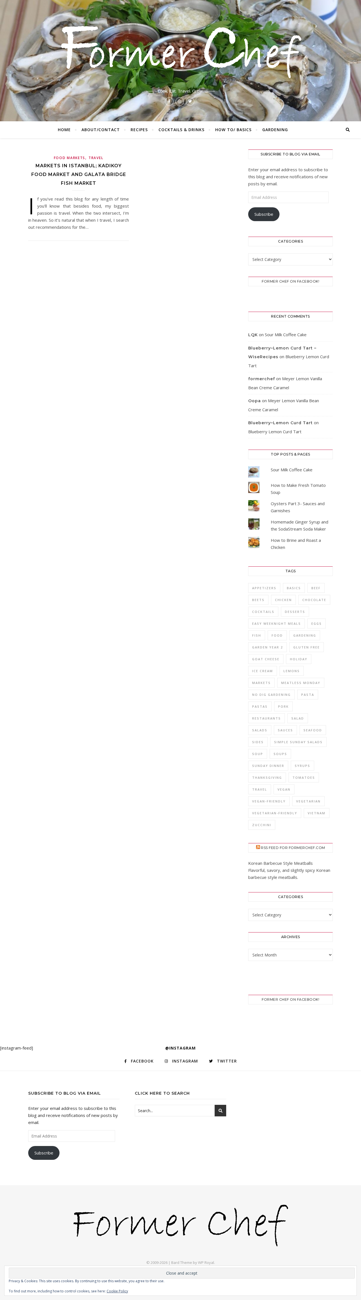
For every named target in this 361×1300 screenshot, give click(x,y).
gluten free (306, 647)
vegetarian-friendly (274, 813)
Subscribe (263, 214)
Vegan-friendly (269, 801)
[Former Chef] (180, 50)
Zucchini (261, 825)
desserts (295, 612)
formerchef (261, 378)
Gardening (275, 129)
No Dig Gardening (271, 694)
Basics (294, 588)
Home (64, 129)
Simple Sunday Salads (298, 742)
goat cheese (265, 659)
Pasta (307, 694)
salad (297, 718)
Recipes (139, 129)
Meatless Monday (300, 683)
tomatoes (303, 777)
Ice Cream (262, 671)
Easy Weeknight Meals (276, 623)
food (277, 635)
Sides (258, 742)
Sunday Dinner (268, 766)
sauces (285, 730)
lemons (291, 671)
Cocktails (263, 612)
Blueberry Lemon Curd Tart (274, 431)
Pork (283, 706)
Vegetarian (308, 801)
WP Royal (206, 1262)
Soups (280, 754)
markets (261, 683)
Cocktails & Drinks (181, 129)
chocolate (314, 600)
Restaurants (266, 718)
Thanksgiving (267, 777)
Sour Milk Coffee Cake (286, 334)
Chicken (283, 600)
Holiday (298, 659)
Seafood (312, 730)
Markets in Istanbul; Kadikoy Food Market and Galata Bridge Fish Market (78, 174)
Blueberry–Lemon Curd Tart (280, 422)
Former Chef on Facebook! (290, 281)
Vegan (284, 789)
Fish (256, 635)
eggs (316, 623)
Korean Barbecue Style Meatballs (280, 863)
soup (257, 754)
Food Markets (69, 157)
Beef (316, 588)
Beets (258, 600)
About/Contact (101, 129)
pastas (260, 706)
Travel (96, 157)
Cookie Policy (117, 1291)
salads (259, 730)
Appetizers (264, 588)
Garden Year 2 (267, 647)
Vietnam (316, 813)
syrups (302, 766)
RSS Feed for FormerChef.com (293, 848)
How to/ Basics (233, 129)
